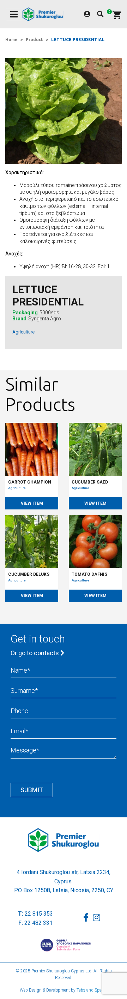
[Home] (43, 14)
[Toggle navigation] (14, 14)
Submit (31, 790)
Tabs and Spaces (92, 990)
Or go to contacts (35, 653)
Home (11, 39)
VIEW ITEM (32, 503)
